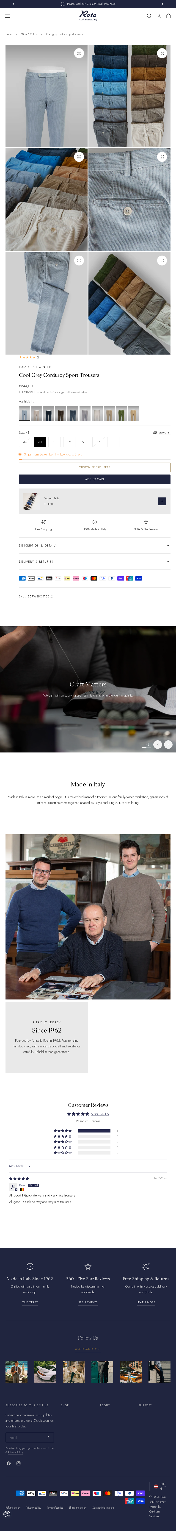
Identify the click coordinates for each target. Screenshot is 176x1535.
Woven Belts (51, 498)
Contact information (103, 1508)
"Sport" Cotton (29, 34)
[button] (7, 16)
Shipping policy (77, 1508)
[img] (19, 1178)
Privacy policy (33, 1508)
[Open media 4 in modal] (162, 157)
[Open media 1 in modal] (79, 53)
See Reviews (88, 1302)
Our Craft (30, 1302)
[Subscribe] (48, 1437)
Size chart (164, 432)
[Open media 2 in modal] (162, 53)
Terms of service (55, 1508)
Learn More (146, 1302)
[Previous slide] (157, 744)
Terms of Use (47, 1448)
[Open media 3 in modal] (79, 157)
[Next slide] (168, 744)
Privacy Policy (15, 1452)
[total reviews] (94, 357)
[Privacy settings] (7, 1514)
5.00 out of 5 (100, 1114)
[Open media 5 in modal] (79, 260)
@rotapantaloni (88, 1349)
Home (9, 34)
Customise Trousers (94, 467)
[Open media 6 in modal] (162, 260)
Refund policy (13, 1508)
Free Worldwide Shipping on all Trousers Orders (60, 392)
